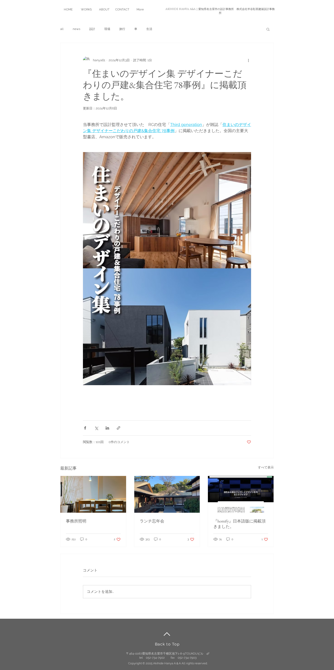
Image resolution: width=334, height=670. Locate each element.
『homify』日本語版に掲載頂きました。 (239, 523)
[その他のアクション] (248, 60)
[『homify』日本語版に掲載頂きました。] (241, 494)
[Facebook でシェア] (85, 428)
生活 (149, 29)
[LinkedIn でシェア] (107, 428)
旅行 (122, 29)
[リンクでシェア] (118, 428)
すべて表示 (266, 467)
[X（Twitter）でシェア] (96, 428)
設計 (92, 29)
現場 (107, 29)
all (62, 29)
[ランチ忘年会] (167, 494)
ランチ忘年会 (152, 521)
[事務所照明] (93, 494)
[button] (268, 29)
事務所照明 (76, 521)
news (76, 29)
